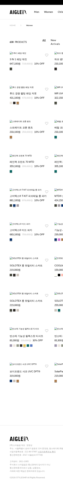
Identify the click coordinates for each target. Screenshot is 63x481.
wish (46, 55)
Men (36, 12)
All (44, 40)
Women (48, 12)
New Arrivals (55, 42)
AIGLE (18, 12)
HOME (13, 25)
